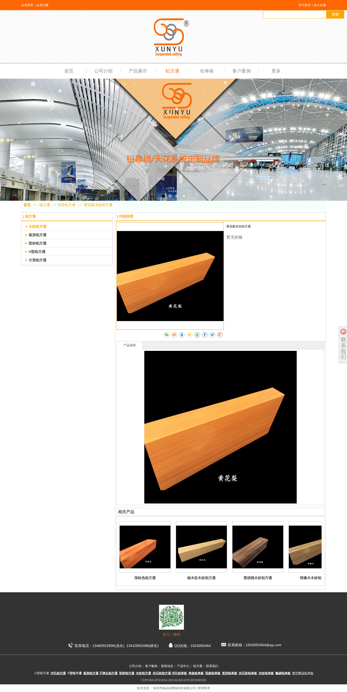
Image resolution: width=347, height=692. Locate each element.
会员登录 (27, 5)
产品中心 (183, 666)
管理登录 (204, 688)
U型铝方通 (42, 673)
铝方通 (45, 205)
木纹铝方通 (66, 205)
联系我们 (212, 666)
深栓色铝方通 (145, 578)
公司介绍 (135, 666)
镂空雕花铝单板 (302, 673)
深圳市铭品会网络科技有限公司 (174, 688)
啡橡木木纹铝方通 (314, 578)
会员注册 (42, 5)
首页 (27, 205)
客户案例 (151, 666)
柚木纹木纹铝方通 (201, 578)
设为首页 (304, 5)
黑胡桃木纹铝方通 (258, 578)
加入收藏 (320, 5)
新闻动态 (167, 666)
